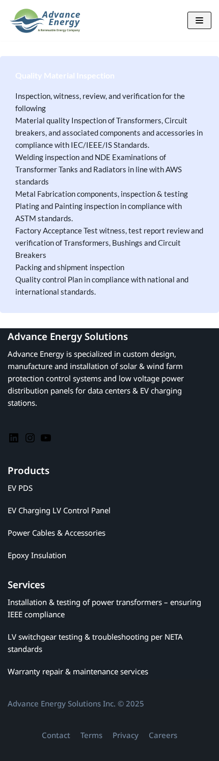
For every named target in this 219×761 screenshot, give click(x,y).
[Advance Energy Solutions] (48, 20)
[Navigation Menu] (199, 20)
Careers (163, 735)
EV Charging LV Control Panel (59, 510)
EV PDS (20, 488)
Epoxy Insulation (37, 555)
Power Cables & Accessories (56, 533)
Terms (91, 735)
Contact (56, 735)
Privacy (126, 735)
